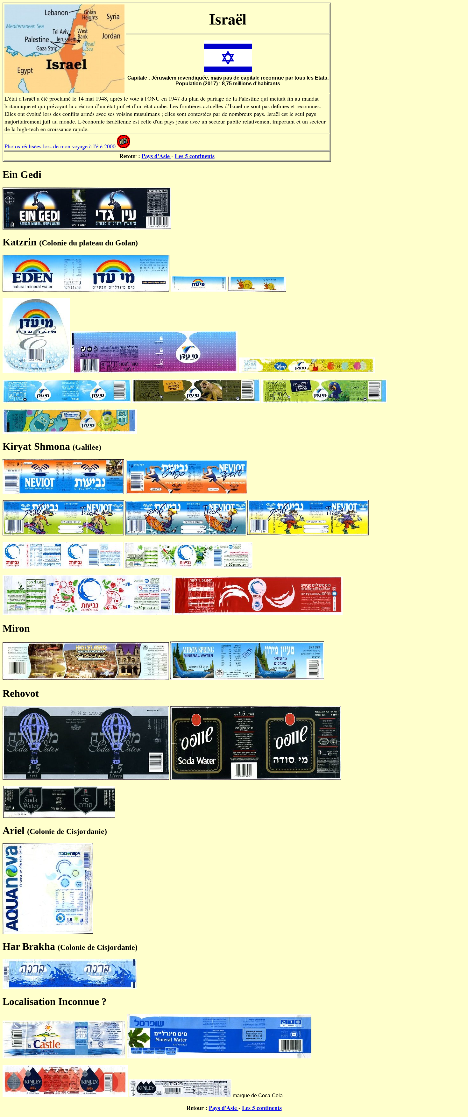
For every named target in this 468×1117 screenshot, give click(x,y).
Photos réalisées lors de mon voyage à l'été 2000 (60, 146)
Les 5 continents (195, 156)
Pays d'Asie (156, 156)
